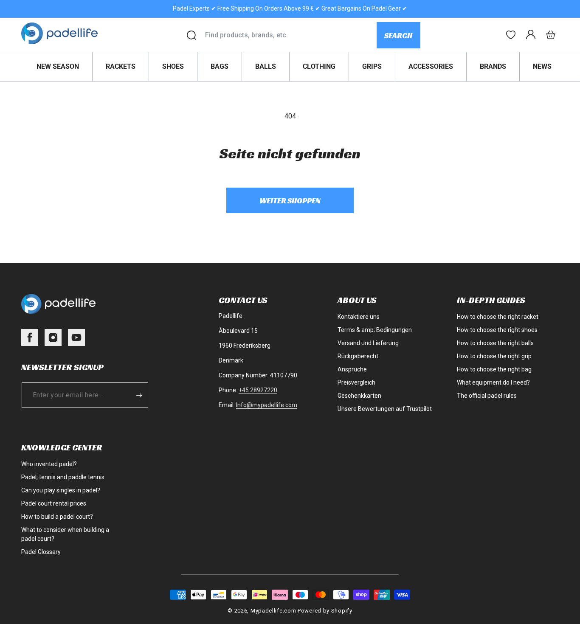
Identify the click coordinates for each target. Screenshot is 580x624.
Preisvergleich (356, 382)
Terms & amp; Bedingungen (375, 329)
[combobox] (290, 35)
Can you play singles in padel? (60, 490)
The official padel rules (487, 395)
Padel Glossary (41, 551)
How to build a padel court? (57, 516)
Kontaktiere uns (359, 316)
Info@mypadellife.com (266, 405)
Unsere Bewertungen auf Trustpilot (385, 408)
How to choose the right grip (494, 356)
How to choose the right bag (494, 369)
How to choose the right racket (497, 316)
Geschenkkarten (359, 395)
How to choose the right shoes (497, 329)
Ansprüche (352, 369)
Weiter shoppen (290, 200)
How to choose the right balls (495, 343)
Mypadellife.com (273, 610)
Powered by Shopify (325, 610)
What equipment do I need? (493, 382)
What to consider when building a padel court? (65, 534)
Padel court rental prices (53, 503)
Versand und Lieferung (368, 343)
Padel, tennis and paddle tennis (62, 477)
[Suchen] (191, 35)
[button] (550, 34)
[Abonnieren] (139, 395)
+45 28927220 (258, 390)
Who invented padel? (49, 464)
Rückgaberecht (358, 356)
